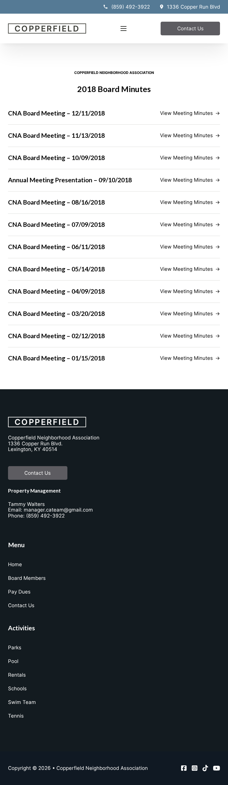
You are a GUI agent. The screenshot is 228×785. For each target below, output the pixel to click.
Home (15, 564)
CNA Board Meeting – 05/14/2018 (56, 269)
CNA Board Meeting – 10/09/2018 (56, 158)
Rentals (17, 675)
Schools (17, 688)
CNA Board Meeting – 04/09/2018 (56, 291)
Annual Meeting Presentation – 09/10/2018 (70, 180)
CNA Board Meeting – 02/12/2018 (56, 336)
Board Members (27, 578)
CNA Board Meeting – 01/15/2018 (56, 358)
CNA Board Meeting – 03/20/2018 (56, 313)
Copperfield (47, 28)
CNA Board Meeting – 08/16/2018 (56, 202)
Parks (14, 648)
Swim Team (22, 702)
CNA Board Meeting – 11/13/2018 (56, 135)
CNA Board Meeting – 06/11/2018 (56, 247)
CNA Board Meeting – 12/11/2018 (56, 113)
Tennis (16, 716)
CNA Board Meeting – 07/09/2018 (56, 224)
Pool (13, 661)
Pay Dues (19, 592)
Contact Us (190, 28)
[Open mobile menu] (123, 28)
